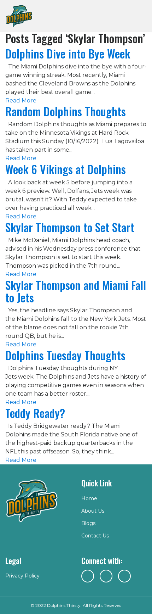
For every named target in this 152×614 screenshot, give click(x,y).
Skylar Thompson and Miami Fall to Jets (75, 291)
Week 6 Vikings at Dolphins (65, 169)
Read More (20, 100)
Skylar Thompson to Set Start (69, 227)
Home (89, 498)
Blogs (88, 523)
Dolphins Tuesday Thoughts (65, 355)
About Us (92, 511)
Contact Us (95, 535)
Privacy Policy (22, 576)
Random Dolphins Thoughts (65, 111)
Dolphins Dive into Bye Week (67, 53)
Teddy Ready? (35, 412)
